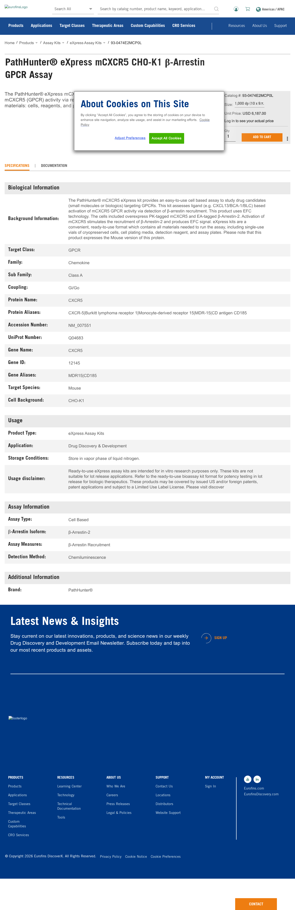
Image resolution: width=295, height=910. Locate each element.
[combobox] (158, 9)
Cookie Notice (136, 857)
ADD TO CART (262, 137)
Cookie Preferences (166, 857)
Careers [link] (112, 795)
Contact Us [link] (164, 786)
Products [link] (15, 26)
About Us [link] (259, 26)
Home (10, 43)
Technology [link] (65, 795)
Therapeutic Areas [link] (107, 26)
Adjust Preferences (130, 138)
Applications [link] (41, 26)
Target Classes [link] (72, 26)
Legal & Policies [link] (118, 813)
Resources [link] (236, 26)
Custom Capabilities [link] (148, 26)
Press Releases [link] (118, 804)
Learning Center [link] (69, 786)
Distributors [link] (164, 804)
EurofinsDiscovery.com (260, 794)
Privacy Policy (111, 857)
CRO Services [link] (183, 26)
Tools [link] (61, 817)
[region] (149, 121)
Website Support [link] (168, 813)
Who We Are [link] (115, 786)
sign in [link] (210, 786)
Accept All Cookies (167, 138)
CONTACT (256, 904)
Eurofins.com (254, 788)
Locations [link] (163, 795)
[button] (216, 8)
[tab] (17, 166)
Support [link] (280, 26)
